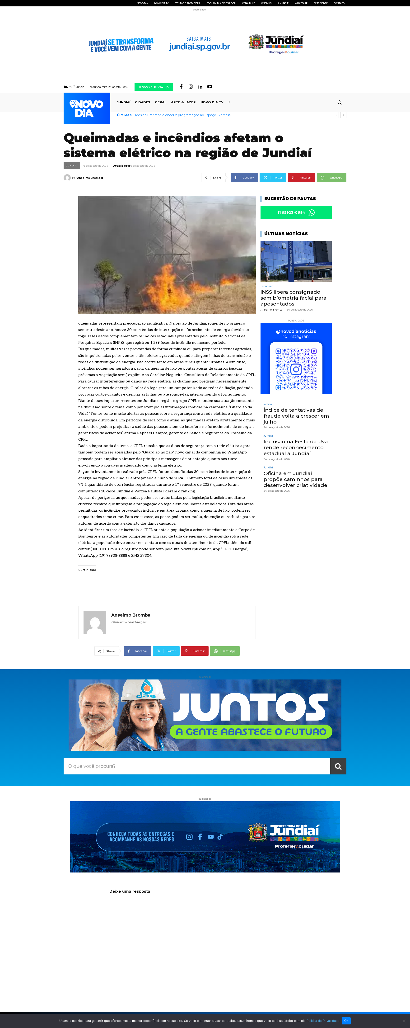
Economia (267, 286)
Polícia (268, 404)
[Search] (338, 766)
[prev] (336, 115)
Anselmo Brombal (90, 177)
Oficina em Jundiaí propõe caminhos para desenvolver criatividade (295, 479)
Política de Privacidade (323, 1021)
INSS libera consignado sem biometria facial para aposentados (183, 115)
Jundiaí (72, 165)
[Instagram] (190, 86)
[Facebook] (181, 86)
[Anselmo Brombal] (68, 177)
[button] (339, 102)
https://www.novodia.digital (128, 622)
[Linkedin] (200, 86)
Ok (346, 1021)
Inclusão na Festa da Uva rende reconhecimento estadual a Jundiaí (296, 447)
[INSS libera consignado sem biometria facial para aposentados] (296, 261)
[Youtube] (209, 86)
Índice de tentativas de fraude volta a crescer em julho (296, 416)
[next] (343, 115)
